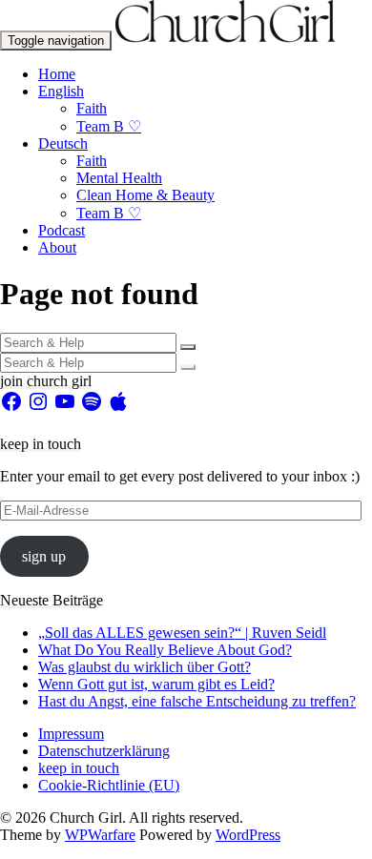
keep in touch (78, 768)
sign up (44, 556)
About (57, 247)
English (61, 91)
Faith (91, 108)
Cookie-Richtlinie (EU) (108, 785)
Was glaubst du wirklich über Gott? (144, 667)
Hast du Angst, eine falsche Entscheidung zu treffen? (197, 701)
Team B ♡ (108, 126)
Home (56, 74)
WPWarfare (100, 835)
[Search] (188, 347)
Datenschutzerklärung (104, 751)
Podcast (61, 230)
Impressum (71, 734)
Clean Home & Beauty (145, 195)
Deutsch (63, 143)
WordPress (248, 835)
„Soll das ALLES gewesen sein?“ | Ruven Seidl (182, 632)
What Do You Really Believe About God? (165, 650)
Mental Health (119, 178)
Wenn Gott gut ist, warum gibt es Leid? (156, 684)
